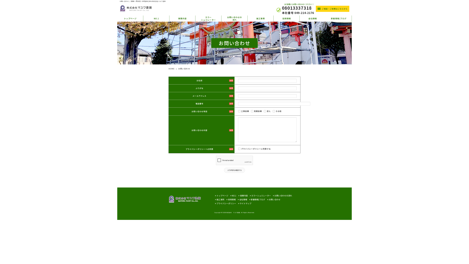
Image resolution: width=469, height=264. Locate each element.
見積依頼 (258, 111)
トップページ (130, 18)
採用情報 (286, 18)
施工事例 (260, 18)
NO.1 (156, 18)
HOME (172, 68)
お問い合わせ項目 (199, 111)
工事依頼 (245, 111)
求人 (269, 111)
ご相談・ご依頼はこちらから (334, 8)
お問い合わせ (274, 199)
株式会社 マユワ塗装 (233, 212)
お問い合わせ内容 (199, 130)
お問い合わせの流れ (234, 18)
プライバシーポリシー (226, 203)
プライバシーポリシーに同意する (256, 149)
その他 (279, 111)
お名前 (200, 80)
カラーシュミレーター (208, 18)
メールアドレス (199, 96)
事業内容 (182, 18)
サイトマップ (245, 203)
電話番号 (199, 103)
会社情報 (312, 18)
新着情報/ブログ (338, 18)
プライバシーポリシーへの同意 (199, 149)
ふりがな (199, 88)
